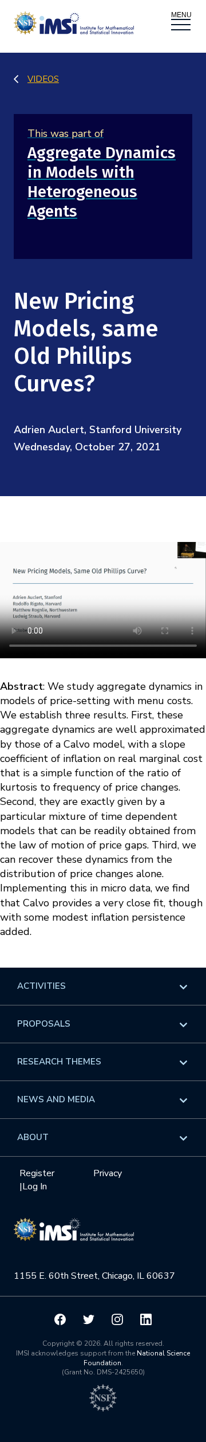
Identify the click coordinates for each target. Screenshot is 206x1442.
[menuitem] (103, 986)
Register (36, 1173)
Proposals (43, 1024)
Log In (34, 1186)
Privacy (107, 1173)
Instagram (117, 1319)
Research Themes (59, 1061)
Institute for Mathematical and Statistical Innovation (74, 1235)
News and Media (56, 1099)
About (33, 1137)
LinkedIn (146, 1319)
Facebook (60, 1319)
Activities (41, 986)
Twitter (88, 1319)
